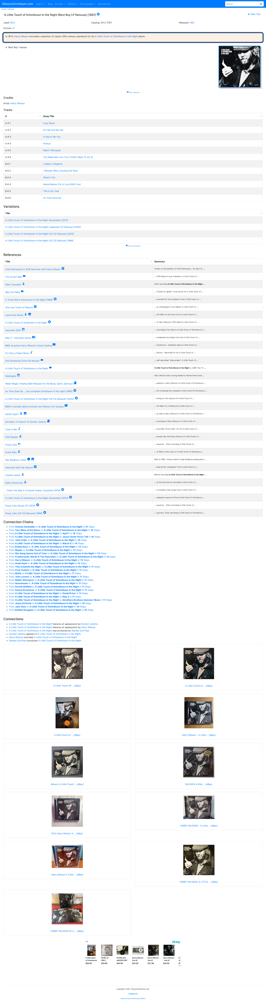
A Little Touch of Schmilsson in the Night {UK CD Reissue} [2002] (39, 233)
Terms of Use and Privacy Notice (133, 999)
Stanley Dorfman (80, 630)
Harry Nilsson (21, 36)
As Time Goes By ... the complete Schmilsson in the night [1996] (38, 391)
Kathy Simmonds (14, 482)
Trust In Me (11, 429)
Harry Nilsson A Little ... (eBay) (67, 874)
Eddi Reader (11, 437)
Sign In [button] (40, 3)
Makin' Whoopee (52, 150)
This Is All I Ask (51, 191)
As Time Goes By (52, 197)
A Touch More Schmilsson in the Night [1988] (29, 299)
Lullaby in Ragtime (52, 163)
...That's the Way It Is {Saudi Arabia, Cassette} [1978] (32, 490)
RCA (12, 22)
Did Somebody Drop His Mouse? (22, 360)
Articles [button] (59, 3)
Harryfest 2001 (13, 330)
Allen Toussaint (13, 284)
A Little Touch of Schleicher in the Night (26, 322)
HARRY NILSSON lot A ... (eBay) (67, 931)
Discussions (104, 3)
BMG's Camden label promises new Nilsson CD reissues (34, 406)
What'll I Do (49, 177)
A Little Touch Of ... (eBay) (67, 685)
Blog (50, 3)
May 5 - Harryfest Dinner (18, 337)
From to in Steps (52, 526)
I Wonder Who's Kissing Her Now (60, 170)
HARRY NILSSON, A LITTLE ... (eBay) (199, 881)
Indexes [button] (71, 3)
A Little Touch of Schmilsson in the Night (116, 36)
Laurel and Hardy (14, 315)
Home (3, 9)
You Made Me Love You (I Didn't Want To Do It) (68, 157)
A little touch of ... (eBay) (67, 735)
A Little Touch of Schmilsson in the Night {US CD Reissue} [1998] (39, 240)
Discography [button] (87, 3)
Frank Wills (11, 452)
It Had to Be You (52, 136)
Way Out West (12, 292)
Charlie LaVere (12, 475)
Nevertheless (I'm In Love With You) (62, 184)
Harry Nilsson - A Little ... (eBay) (199, 735)
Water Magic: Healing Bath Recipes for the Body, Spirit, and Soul (39, 383)
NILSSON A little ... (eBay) (198, 784)
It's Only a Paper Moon (17, 353)
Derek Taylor (12, 414)
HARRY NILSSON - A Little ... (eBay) (199, 825)
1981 (192, 22)
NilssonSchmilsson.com (17, 4)
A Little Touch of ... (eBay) (199, 685)
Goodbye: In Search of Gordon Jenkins (25, 421)
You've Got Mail (13, 276)
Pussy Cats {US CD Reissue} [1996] (23, 513)
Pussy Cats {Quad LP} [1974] (20, 505)
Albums (11, 9)
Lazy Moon (49, 123)
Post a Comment (133, 246)
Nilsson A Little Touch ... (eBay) (67, 784)
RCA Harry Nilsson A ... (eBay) (67, 833)
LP (13, 28)
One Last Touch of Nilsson (19, 307)
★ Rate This (254, 14)
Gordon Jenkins (89, 624)
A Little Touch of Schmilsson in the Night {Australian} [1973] (36, 220)
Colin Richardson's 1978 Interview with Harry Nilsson (33, 269)
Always (47, 143)
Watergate (10, 376)
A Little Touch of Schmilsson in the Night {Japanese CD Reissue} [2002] (43, 227)
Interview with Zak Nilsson (19, 467)
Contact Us (133, 994)
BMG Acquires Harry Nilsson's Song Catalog (28, 345)
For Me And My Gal (53, 130)
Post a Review (133, 92)
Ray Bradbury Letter (15, 460)
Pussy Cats (11, 444)
